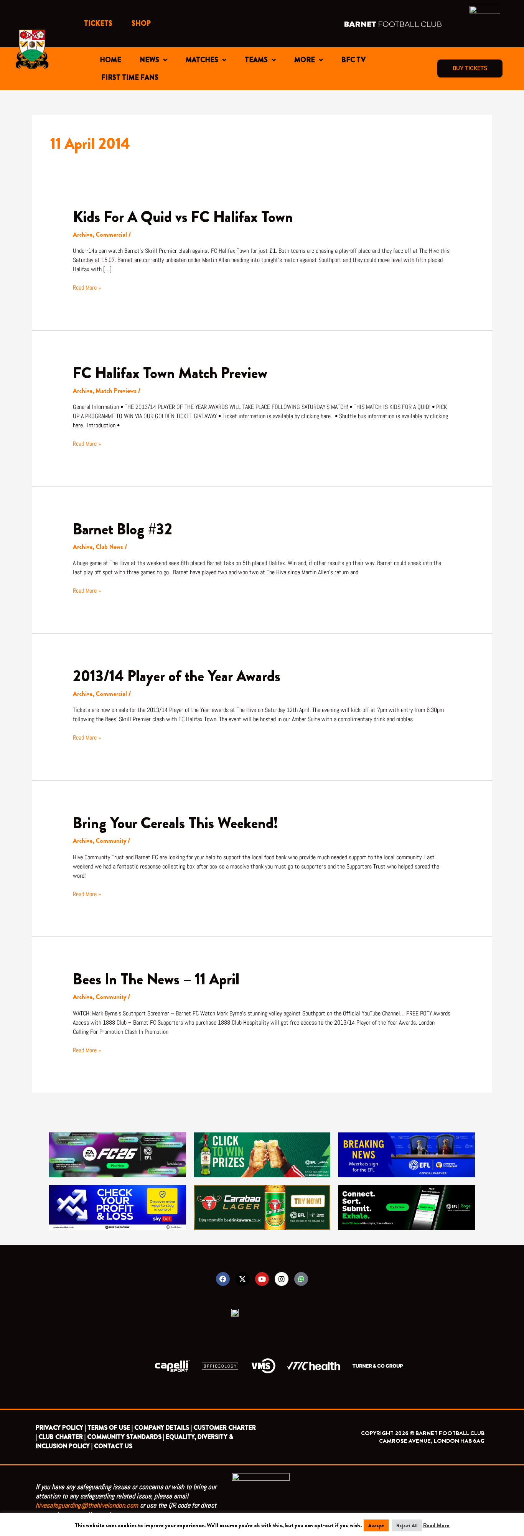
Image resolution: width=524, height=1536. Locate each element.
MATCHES (202, 60)
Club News (109, 546)
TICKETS (98, 23)
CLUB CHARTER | (62, 1436)
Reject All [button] (406, 1525)
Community (111, 840)
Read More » (87, 287)
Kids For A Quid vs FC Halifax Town (183, 217)
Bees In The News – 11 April (156, 979)
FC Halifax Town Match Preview (170, 373)
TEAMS (256, 60)
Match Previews (116, 390)
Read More (436, 1525)
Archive (82, 234)
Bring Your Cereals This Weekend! (175, 823)
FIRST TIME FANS (129, 77)
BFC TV (353, 60)
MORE (304, 60)
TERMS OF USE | (110, 1427)
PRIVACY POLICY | (61, 1427)
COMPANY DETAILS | (163, 1427)
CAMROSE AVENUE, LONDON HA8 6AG (431, 1441)
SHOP (141, 23)
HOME (110, 60)
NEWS (149, 60)
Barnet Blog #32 (122, 529)
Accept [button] (376, 1525)
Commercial (111, 234)
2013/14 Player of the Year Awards (176, 676)
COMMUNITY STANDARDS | (125, 1436)
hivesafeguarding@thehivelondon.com (87, 1505)
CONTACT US (113, 1446)
